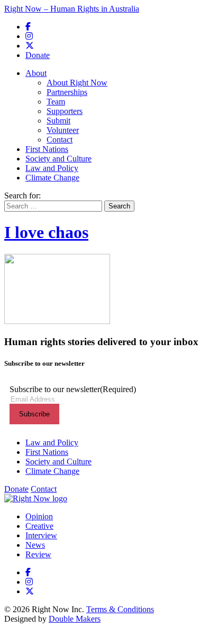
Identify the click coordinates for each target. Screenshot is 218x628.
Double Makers (75, 618)
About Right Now (77, 82)
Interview (41, 535)
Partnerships (67, 92)
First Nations (46, 149)
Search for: (22, 195)
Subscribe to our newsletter (73, 389)
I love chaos (46, 232)
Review (38, 554)
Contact (59, 139)
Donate (37, 55)
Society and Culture (58, 158)
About (36, 73)
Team (56, 101)
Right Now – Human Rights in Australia (71, 8)
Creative (39, 525)
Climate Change (52, 177)
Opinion (39, 516)
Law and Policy (51, 168)
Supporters (65, 111)
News (35, 544)
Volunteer (63, 130)
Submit (58, 120)
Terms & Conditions (120, 609)
